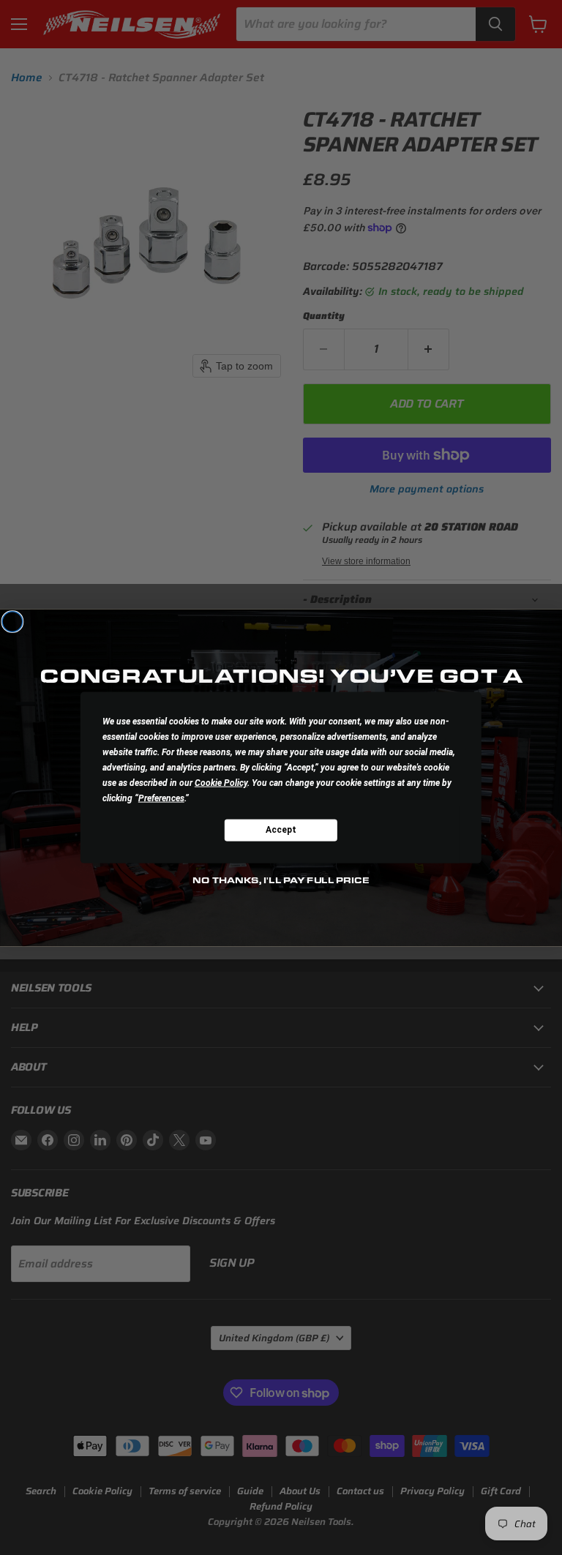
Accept (281, 830)
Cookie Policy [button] (221, 782)
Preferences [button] (161, 798)
